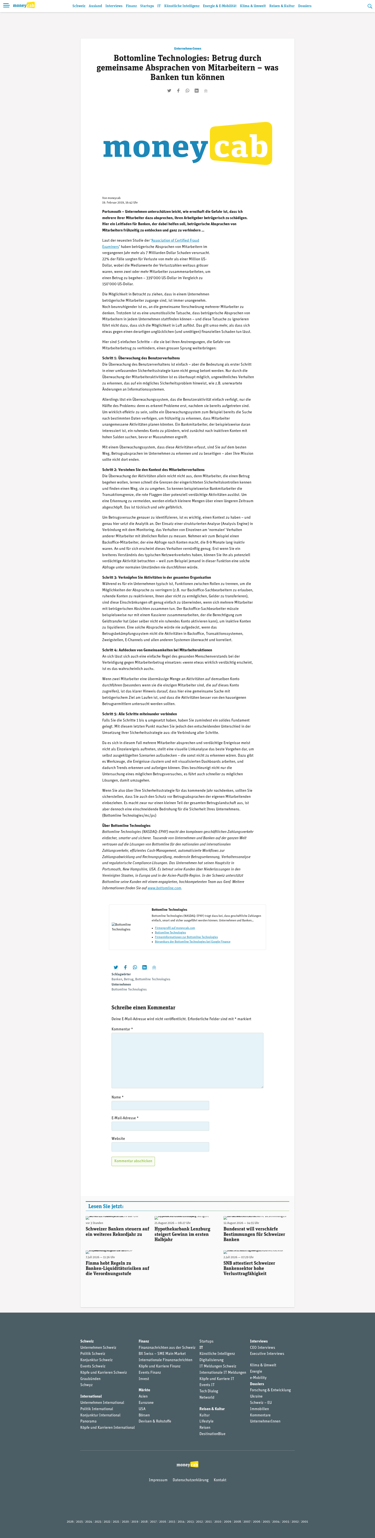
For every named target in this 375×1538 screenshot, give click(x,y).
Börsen (144, 1415)
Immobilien (259, 1409)
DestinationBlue (212, 1434)
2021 (116, 1521)
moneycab (114, 198)
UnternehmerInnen (187, 49)
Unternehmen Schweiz (98, 1348)
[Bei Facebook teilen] (178, 90)
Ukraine (256, 1397)
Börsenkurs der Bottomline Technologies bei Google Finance (192, 941)
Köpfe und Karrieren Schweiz (103, 1373)
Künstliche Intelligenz (181, 6)
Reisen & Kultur (282, 6)
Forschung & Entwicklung (270, 1390)
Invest (144, 1379)
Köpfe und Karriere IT (216, 1379)
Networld (206, 1398)
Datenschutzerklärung (191, 1480)
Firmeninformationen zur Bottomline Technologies (186, 937)
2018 (144, 1521)
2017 (153, 1521)
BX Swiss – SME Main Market (162, 1354)
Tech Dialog (208, 1391)
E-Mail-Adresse (125, 1118)
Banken (117, 979)
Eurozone (146, 1403)
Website (118, 1139)
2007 (246, 1521)
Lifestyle (206, 1422)
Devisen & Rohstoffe (155, 1422)
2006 (256, 1521)
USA (142, 1409)
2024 (88, 1521)
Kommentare (260, 1415)
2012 (199, 1521)
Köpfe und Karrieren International (107, 1428)
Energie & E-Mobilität (220, 6)
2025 (79, 1521)
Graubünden (90, 1379)
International (91, 1397)
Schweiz (78, 6)
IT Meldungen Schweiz (217, 1367)
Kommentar (122, 1029)
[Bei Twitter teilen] (169, 90)
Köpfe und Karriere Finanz (160, 1367)
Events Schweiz (92, 1367)
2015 (172, 1521)
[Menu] (6, 6)
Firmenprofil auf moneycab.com (175, 928)
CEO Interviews (262, 1348)
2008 (237, 1521)
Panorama (88, 1422)
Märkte (144, 1390)
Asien (143, 1397)
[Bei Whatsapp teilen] (187, 90)
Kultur (204, 1415)
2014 (181, 1521)
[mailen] (205, 90)
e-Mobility (258, 1378)
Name (118, 1098)
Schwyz (86, 1385)
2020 (125, 1521)
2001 (304, 1521)
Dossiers (304, 6)
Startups (147, 6)
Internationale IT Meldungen (222, 1373)
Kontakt (220, 1480)
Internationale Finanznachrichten (165, 1360)
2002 (295, 1521)
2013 (190, 1521)
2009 (227, 1521)
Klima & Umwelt (253, 6)
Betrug (128, 979)
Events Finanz (150, 1373)
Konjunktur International (100, 1415)
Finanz (131, 6)
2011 (208, 1521)
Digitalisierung (211, 1360)
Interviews (113, 6)
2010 (217, 1521)
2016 (162, 1521)
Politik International (96, 1409)
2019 (135, 1521)
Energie (256, 1372)
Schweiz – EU (261, 1403)
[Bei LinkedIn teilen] (196, 90)
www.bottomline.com (164, 888)
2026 (70, 1521)
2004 (276, 1521)
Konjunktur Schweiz (96, 1360)
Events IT (207, 1385)
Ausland (95, 6)
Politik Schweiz (92, 1354)
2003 (285, 1521)
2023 (98, 1521)
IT (159, 6)
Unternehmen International (102, 1403)
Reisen (204, 1428)
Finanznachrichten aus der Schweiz (167, 1348)
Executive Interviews (267, 1354)
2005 (266, 1521)
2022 (107, 1521)
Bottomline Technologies (170, 932)
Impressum (158, 1480)
